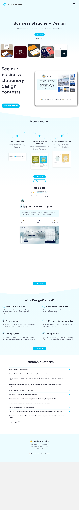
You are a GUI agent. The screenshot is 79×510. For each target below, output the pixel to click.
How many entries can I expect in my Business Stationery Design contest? (32, 399)
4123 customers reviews (41, 192)
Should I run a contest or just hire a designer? (23, 394)
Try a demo (39, 181)
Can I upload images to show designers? (21, 407)
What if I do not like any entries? (19, 369)
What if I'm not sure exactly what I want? (22, 390)
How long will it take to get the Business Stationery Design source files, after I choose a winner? (36, 416)
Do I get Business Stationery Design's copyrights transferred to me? (30, 374)
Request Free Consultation (39, 454)
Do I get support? (14, 422)
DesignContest (12, 4)
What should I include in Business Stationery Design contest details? (30, 403)
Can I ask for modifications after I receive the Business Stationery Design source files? (36, 411)
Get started (39, 34)
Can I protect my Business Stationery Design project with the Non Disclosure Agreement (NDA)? (37, 379)
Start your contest (10, 106)
